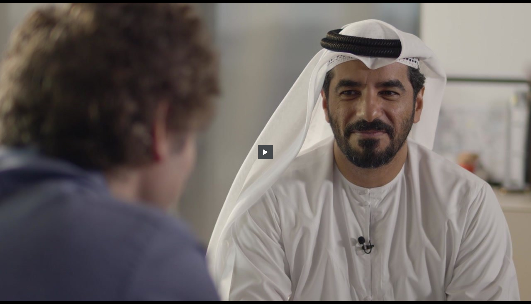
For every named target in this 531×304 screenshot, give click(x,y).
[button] (265, 152)
